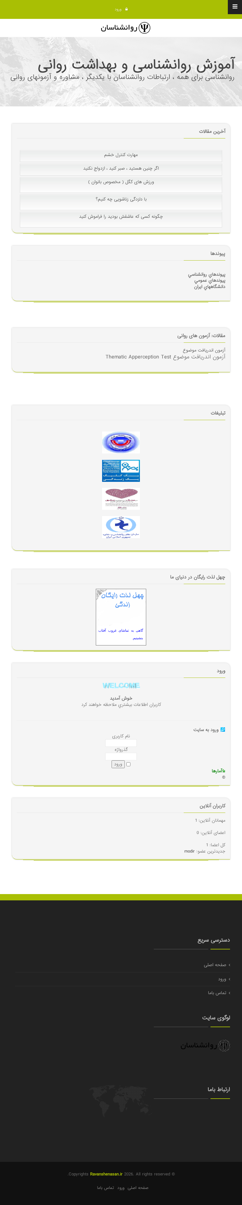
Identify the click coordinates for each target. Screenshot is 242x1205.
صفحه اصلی (215, 964)
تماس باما (217, 992)
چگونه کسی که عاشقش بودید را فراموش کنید (121, 224)
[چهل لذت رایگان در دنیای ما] (121, 608)
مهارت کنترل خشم (121, 163)
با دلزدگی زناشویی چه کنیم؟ (121, 207)
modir (189, 851)
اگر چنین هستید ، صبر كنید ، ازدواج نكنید (121, 176)
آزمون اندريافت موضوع (204, 350)
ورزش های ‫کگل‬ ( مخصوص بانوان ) (121, 190)
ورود (119, 9)
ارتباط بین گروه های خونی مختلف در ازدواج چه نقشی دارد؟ (121, 149)
